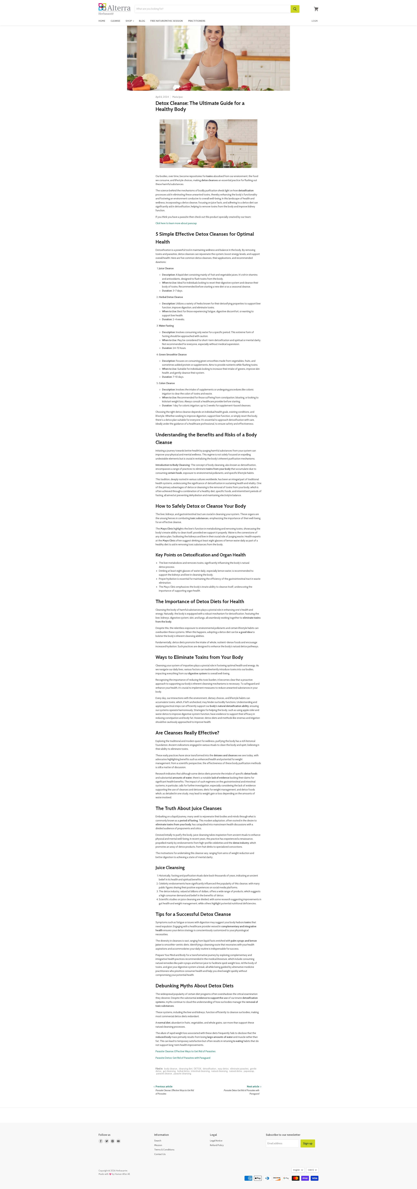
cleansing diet (185, 1068)
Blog (142, 20)
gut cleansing (169, 1071)
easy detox (223, 1068)
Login (315, 21)
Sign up (307, 1143)
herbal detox (183, 1071)
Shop (129, 20)
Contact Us (160, 1154)
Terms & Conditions (164, 1149)
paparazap (249, 1071)
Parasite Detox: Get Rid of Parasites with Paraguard (183, 1057)
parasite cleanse (164, 1073)
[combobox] (212, 9)
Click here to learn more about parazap (176, 223)
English (296, 1170)
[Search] (295, 9)
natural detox (235, 1071)
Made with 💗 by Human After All (114, 1174)
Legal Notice (216, 1140)
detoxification (209, 1068)
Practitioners (196, 20)
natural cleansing (219, 1071)
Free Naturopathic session (166, 20)
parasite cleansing (182, 1073)
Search (157, 1140)
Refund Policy (217, 1145)
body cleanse (170, 1068)
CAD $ (311, 1170)
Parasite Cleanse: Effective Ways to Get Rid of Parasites (186, 1051)
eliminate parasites (239, 1068)
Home (102, 20)
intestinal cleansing (200, 1071)
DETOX (197, 1068)
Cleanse (115, 20)
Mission (158, 1145)
